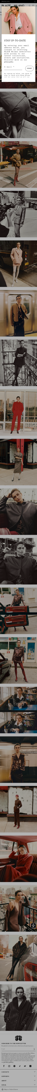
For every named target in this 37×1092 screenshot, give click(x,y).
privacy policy (8, 62)
